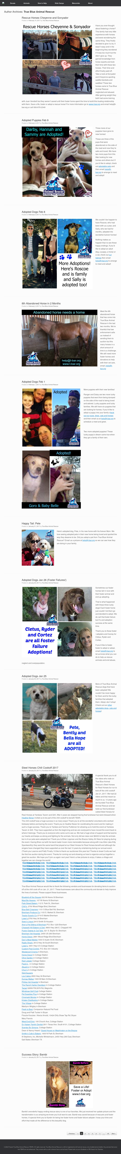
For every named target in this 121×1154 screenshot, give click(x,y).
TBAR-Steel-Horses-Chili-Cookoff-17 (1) (33, 862)
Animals (27, 3)
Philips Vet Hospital (30, 982)
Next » (114, 1133)
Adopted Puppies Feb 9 (35, 120)
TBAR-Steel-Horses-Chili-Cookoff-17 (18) (57, 875)
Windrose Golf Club (30, 991)
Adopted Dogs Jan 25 (34, 676)
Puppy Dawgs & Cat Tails (32, 930)
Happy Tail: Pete (31, 523)
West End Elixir (28, 1021)
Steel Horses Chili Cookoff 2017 (40, 767)
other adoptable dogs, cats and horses (106, 708)
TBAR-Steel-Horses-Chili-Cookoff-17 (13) (33, 872)
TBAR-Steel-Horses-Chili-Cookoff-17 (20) (105, 875)
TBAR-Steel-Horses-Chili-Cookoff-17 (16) (105, 872)
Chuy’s (25, 970)
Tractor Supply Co (29, 915)
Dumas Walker (28, 979)
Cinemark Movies (29, 997)
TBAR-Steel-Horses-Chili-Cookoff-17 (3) (81, 862)
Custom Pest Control (30, 948)
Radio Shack (27, 942)
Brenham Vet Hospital (31, 933)
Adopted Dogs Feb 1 (33, 381)
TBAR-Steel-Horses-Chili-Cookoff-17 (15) (81, 872)
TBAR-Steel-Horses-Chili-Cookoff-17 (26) (57, 881)
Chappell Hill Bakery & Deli (33, 927)
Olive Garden (27, 957)
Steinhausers (27, 973)
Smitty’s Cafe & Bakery (31, 1033)
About (90, 3)
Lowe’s (25, 918)
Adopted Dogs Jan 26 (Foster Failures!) (44, 580)
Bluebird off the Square (31, 897)
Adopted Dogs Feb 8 (33, 212)
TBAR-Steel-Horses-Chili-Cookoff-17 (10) (57, 869)
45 (108, 1133)
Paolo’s (25, 963)
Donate (12, 3)
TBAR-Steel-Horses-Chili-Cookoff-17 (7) (81, 866)
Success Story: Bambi (34, 1054)
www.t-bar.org (94, 104)
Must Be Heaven (29, 900)
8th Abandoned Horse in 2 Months (41, 303)
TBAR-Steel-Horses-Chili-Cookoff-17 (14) (57, 872)
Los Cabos (26, 976)
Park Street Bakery (30, 903)
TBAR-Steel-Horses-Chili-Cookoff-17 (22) (57, 878)
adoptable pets (105, 166)
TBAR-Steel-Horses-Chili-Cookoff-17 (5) (33, 866)
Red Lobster (27, 961)
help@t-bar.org (101, 260)
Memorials (76, 3)
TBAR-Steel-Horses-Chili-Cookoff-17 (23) (81, 878)
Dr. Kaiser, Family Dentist (32, 1024)
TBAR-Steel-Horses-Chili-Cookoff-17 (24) (105, 878)
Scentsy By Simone (30, 1027)
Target (24, 988)
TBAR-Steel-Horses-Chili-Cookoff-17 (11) (81, 869)
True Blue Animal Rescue (39, 11)
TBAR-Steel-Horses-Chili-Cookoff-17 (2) (57, 862)
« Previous (71, 1133)
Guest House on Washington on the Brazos (59, 1030)
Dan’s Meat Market (30, 939)
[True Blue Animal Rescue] (3, 3)
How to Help (42, 3)
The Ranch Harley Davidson (34, 985)
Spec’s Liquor (28, 921)
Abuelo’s (25, 967)
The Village (26, 1003)
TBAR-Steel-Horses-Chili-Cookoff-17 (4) (105, 862)
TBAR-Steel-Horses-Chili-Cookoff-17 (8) (105, 866)
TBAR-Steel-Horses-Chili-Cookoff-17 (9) (33, 869)
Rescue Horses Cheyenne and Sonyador (45, 17)
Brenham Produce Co (31, 912)
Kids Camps (59, 3)
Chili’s (24, 906)
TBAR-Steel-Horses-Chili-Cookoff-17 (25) (33, 881)
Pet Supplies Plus (29, 994)
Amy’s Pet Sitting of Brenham (34, 924)
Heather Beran (28, 817)
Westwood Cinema (30, 951)
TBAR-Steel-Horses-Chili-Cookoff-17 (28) (105, 881)
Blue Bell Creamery (30, 909)
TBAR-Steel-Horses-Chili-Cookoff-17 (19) (81, 875)
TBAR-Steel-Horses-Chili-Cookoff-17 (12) (105, 869)
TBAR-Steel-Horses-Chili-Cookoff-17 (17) (33, 875)
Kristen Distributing (30, 1000)
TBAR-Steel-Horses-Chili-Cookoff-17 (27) (81, 881)
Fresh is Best (27, 1009)
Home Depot (27, 936)
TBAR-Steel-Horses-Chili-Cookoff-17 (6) (57, 866)
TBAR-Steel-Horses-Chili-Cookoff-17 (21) (33, 878)
